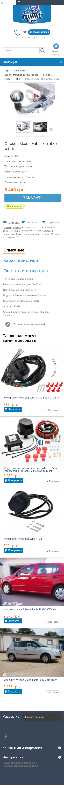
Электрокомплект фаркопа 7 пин (22, 538)
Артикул (8, 156)
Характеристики (20, 260)
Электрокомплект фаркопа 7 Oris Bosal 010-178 (31, 397)
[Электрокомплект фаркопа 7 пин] (32, 511)
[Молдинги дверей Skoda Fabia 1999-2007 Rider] (32, 582)
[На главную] (7, 71)
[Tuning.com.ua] (32, 14)
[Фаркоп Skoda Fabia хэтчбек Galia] (23, 127)
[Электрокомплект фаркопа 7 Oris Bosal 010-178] (32, 370)
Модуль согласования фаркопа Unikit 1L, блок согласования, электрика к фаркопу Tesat (30, 469)
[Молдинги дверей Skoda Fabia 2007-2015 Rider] (32, 652)
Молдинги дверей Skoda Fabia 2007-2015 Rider (30, 680)
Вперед (51, 129)
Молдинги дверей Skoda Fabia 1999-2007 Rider (30, 609)
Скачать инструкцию (25, 270)
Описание (13, 250)
